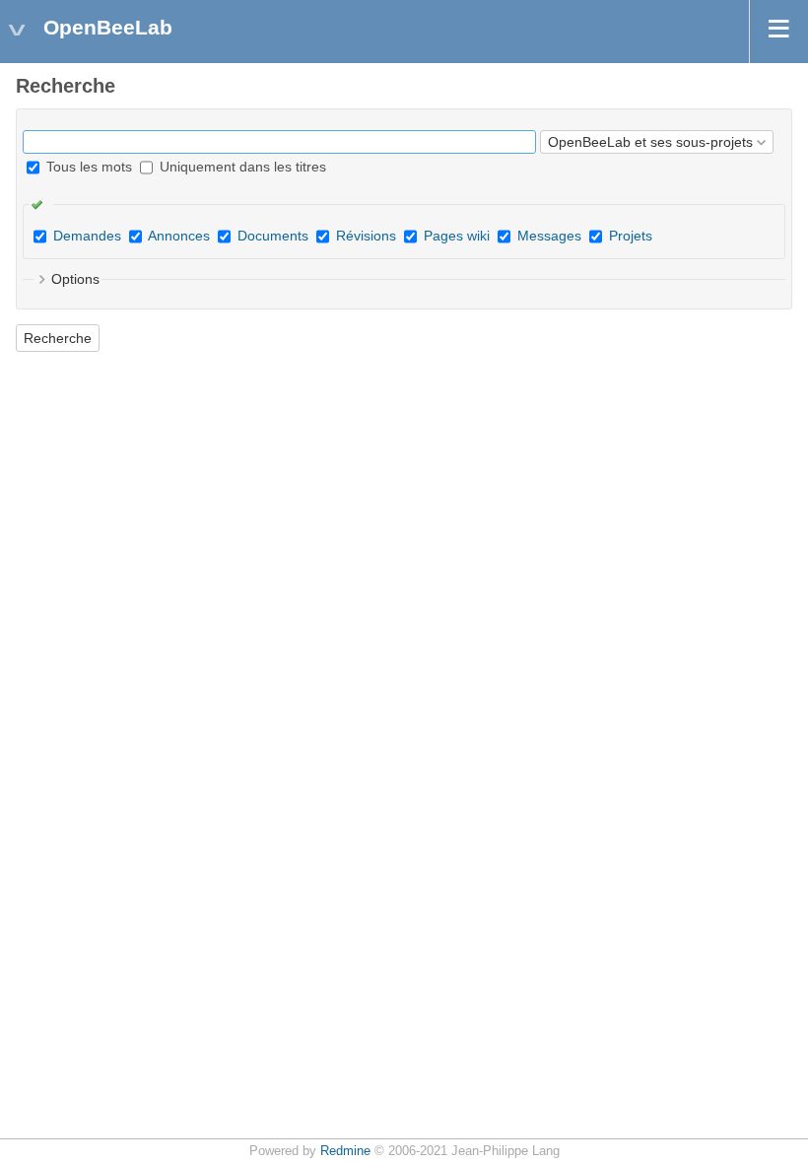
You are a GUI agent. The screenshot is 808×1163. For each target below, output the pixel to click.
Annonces (179, 235)
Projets (630, 235)
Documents (272, 235)
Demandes (87, 235)
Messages (549, 235)
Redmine (345, 1151)
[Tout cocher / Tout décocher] (41, 204)
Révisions (366, 235)
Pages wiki (457, 235)
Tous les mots (87, 166)
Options (75, 279)
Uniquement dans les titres (241, 166)
